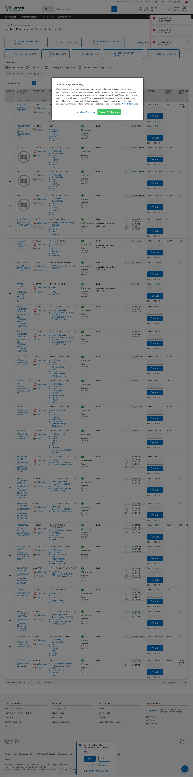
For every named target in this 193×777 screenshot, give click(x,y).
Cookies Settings (86, 112)
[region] (97, 99)
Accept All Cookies (109, 112)
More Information (130, 104)
